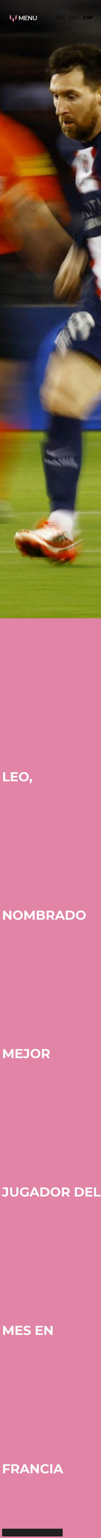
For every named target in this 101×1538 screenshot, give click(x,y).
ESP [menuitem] (88, 17)
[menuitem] (62, 17)
